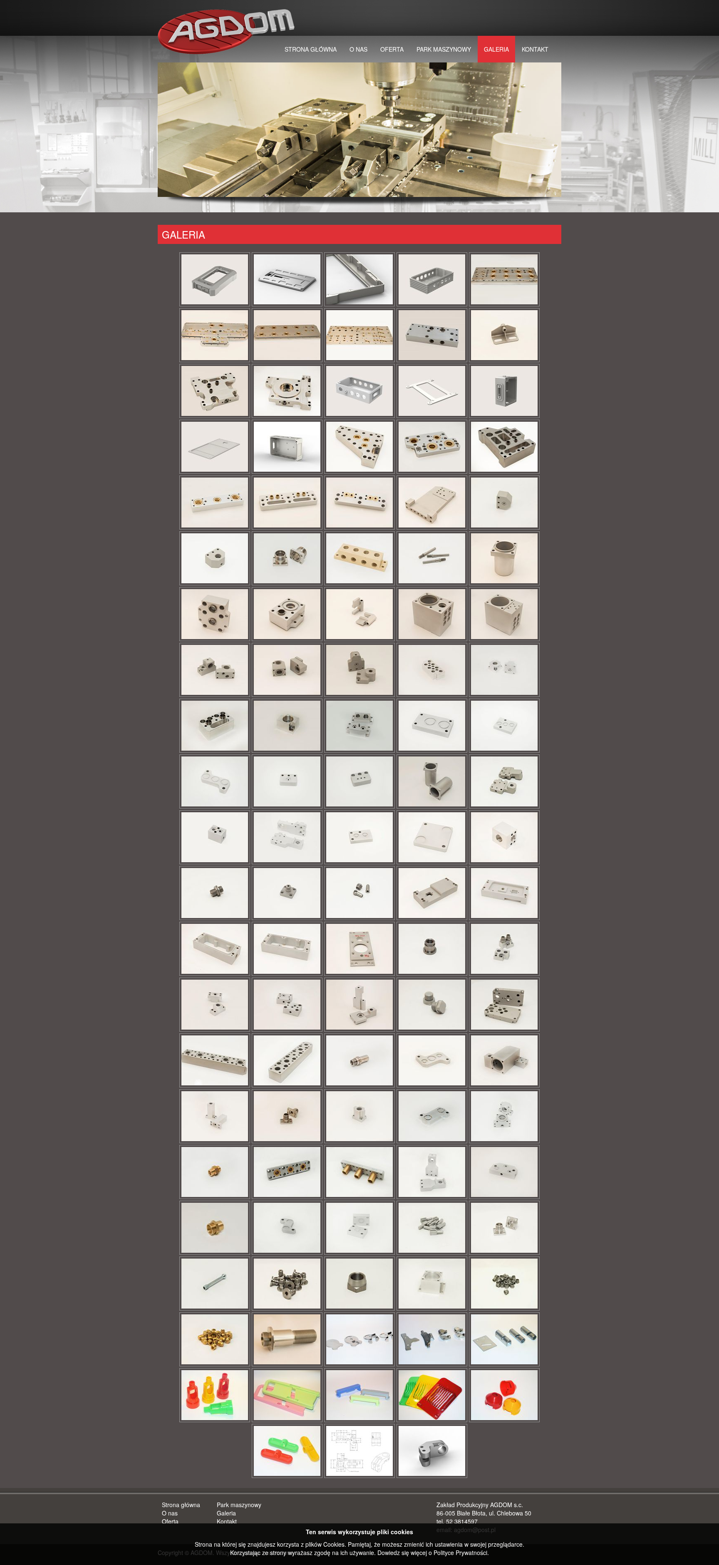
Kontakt (535, 49)
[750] (287, 1116)
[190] (214, 502)
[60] (504, 279)
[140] (359, 391)
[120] (214, 391)
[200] (287, 502)
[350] (287, 670)
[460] (359, 781)
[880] (504, 1228)
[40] (359, 279)
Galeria (496, 49)
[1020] (504, 1339)
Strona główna (311, 49)
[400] (287, 726)
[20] (214, 279)
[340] (214, 670)
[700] (287, 1060)
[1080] (287, 1451)
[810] (359, 1172)
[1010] (432, 1339)
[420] (432, 726)
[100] (432, 335)
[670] (432, 1004)
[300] (287, 614)
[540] (214, 893)
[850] (287, 1228)
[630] (504, 949)
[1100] (432, 1451)
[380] (504, 670)
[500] (287, 837)
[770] (432, 1116)
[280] (504, 558)
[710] (359, 1060)
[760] (359, 1116)
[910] (359, 1283)
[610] (359, 949)
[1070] (504, 1395)
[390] (214, 726)
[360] (359, 670)
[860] (359, 1228)
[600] (287, 949)
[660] (359, 1004)
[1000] (359, 1339)
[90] (359, 335)
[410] (359, 726)
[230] (504, 502)
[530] (504, 837)
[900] (287, 1283)
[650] (287, 1004)
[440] (214, 781)
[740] (214, 1116)
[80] (287, 335)
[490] (214, 837)
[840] (214, 1228)
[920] (432, 1283)
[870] (432, 1228)
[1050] (359, 1395)
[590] (214, 949)
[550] (287, 893)
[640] (214, 1004)
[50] (432, 279)
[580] (504, 893)
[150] (287, 447)
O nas (358, 49)
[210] (359, 502)
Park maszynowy (444, 49)
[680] (504, 1004)
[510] (359, 837)
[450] (287, 781)
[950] (287, 1339)
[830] (504, 1172)
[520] (432, 837)
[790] (214, 1172)
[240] (214, 558)
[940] (214, 1339)
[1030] (214, 1395)
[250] (287, 558)
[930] (504, 1283)
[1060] (432, 1395)
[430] (504, 726)
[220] (432, 502)
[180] (504, 447)
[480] (504, 781)
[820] (432, 1172)
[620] (432, 949)
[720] (432, 1060)
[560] (359, 893)
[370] (432, 670)
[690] (214, 1060)
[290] (214, 614)
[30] (287, 279)
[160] (359, 447)
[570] (432, 893)
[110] (504, 335)
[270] (432, 558)
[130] (287, 391)
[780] (504, 1116)
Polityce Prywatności (460, 1552)
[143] (504, 391)
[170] (432, 447)
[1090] (359, 1451)
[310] (359, 614)
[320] (432, 614)
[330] (504, 614)
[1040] (287, 1395)
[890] (214, 1283)
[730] (504, 1060)
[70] (214, 335)
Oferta (392, 49)
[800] (287, 1172)
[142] (432, 391)
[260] (359, 558)
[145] (214, 447)
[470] (432, 781)
